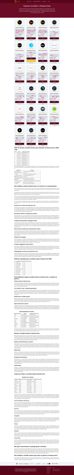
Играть (20, 38)
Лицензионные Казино (37, 1)
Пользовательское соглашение (56, 469)
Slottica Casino (48, 469)
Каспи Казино (44, 1)
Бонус (49, 1)
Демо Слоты (29, 1)
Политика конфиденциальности (56, 470)
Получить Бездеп (31, 60)
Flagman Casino (48, 470)
